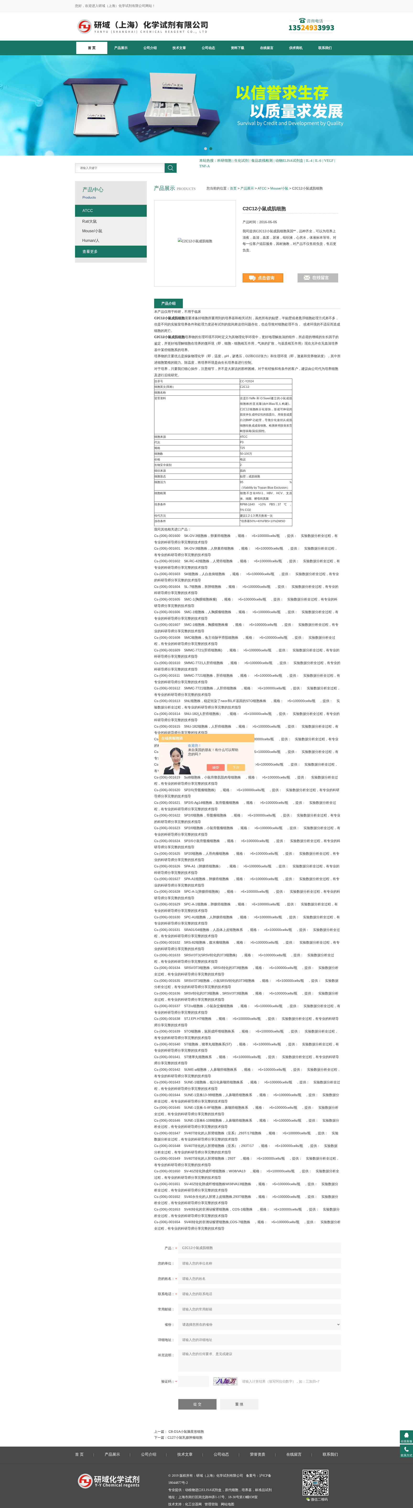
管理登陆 (211, 1504)
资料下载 (237, 48)
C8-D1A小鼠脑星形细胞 (186, 1431)
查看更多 (90, 251)
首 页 (79, 1454)
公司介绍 (150, 48)
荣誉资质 (257, 1454)
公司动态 (208, 48)
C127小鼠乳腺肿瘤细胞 (185, 1437)
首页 (233, 188)
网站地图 (227, 1504)
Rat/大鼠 (89, 221)
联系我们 (325, 48)
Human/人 (90, 240)
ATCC (262, 188)
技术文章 (179, 48)
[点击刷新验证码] (225, 1381)
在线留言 (266, 48)
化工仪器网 (193, 1504)
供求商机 (296, 48)
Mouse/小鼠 (279, 188)
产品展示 (121, 48)
